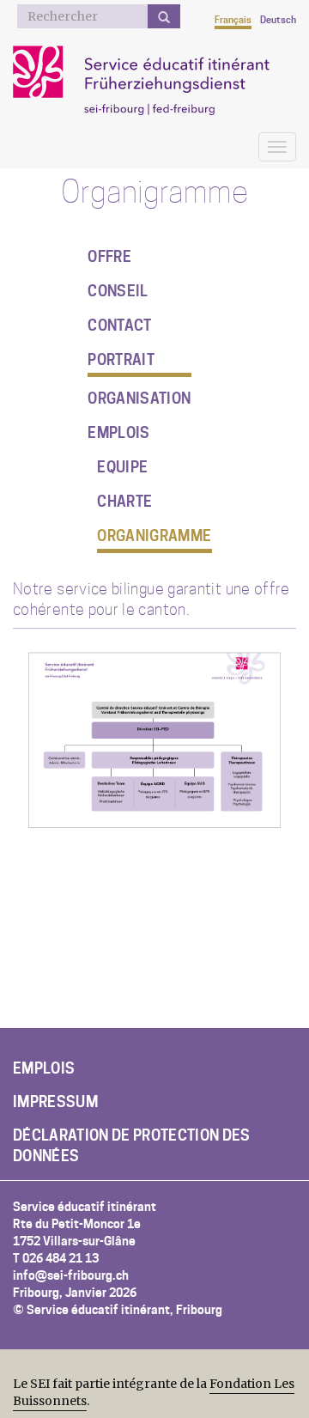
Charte (124, 501)
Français (233, 20)
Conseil (118, 291)
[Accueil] (152, 78)
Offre (109, 256)
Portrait (121, 359)
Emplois (118, 432)
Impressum (55, 1102)
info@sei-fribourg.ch (71, 1275)
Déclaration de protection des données (132, 1146)
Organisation (139, 398)
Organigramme (154, 536)
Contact (119, 325)
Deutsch (278, 20)
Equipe (122, 467)
